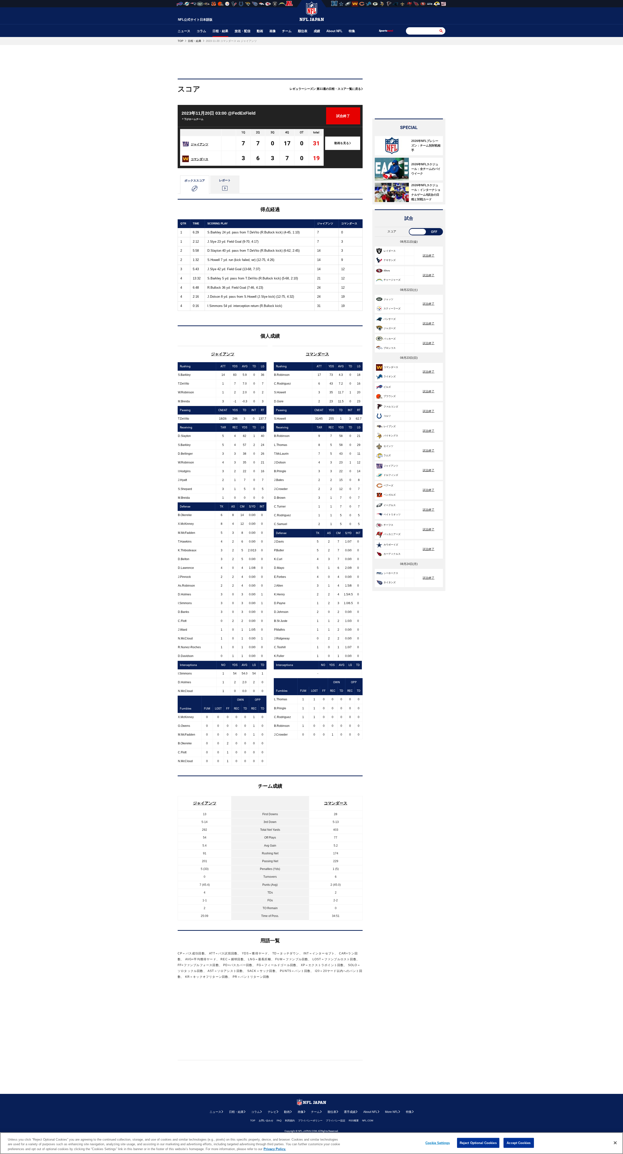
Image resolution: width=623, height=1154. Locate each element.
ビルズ (387, 387)
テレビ (272, 1112)
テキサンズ (390, 260)
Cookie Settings (437, 1143)
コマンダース (199, 159)
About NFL (334, 31)
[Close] (615, 1142)
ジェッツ (388, 299)
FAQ (279, 1120)
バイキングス (391, 435)
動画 (260, 31)
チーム (287, 31)
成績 (317, 31)
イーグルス (390, 505)
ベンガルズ (390, 494)
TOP (252, 1120)
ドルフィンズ (391, 475)
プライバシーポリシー (310, 1120)
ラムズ (387, 455)
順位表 (302, 31)
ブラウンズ (390, 396)
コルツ (387, 416)
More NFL (391, 1112)
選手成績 (350, 1112)
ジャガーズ (390, 328)
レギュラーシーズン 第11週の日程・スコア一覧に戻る (325, 89)
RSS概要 (354, 1120)
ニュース (184, 31)
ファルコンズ (391, 406)
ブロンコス (390, 348)
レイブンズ (390, 426)
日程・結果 (220, 31)
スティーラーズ (392, 308)
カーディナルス (392, 554)
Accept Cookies (519, 1143)
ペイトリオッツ (392, 514)
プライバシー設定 (335, 1120)
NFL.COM (367, 1120)
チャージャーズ (392, 279)
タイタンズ (390, 582)
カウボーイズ (391, 544)
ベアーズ (388, 485)
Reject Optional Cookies (478, 1143)
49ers (387, 270)
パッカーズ (390, 338)
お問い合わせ (266, 1120)
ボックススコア (194, 180)
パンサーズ (390, 319)
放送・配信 (242, 31)
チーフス (388, 525)
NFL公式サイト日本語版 (195, 19)
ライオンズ (390, 376)
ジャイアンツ (199, 144)
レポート (225, 180)
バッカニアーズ (392, 534)
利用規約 (290, 1120)
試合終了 (428, 255)
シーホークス (391, 573)
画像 (272, 31)
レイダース (390, 250)
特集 (352, 31)
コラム (201, 31)
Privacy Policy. (275, 1149)
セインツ (388, 446)
